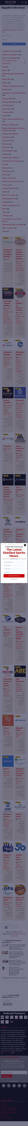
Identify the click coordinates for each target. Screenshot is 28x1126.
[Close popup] (25, 545)
